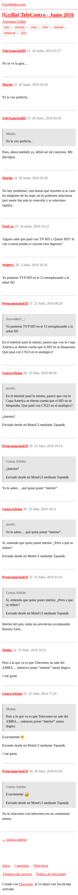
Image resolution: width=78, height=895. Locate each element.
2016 (23, 32)
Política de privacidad (51, 874)
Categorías (22, 865)
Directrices (40, 865)
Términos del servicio (17, 874)
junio (6, 26)
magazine (58, 26)
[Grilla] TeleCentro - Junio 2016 (38, 15)
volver (33, 26)
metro (45, 26)
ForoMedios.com (14, 4)
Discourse (26, 884)
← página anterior (14, 839)
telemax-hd (9, 32)
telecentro (20, 26)
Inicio (6, 865)
